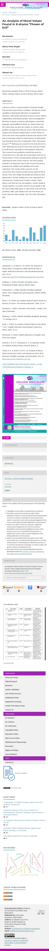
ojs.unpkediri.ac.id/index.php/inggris (26, 929)
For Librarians (10, 726)
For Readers (9, 718)
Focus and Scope (11, 677)
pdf (7, 438)
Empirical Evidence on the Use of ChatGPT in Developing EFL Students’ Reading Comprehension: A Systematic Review (24, 812)
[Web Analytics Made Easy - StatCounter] (6, 788)
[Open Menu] (2, 4)
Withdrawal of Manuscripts (15, 742)
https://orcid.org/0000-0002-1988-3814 (13, 52)
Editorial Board (11, 681)
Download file (8, 663)
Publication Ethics (12, 698)
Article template (21, 773)
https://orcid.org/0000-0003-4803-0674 (13, 42)
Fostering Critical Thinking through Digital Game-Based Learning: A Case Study (22, 829)
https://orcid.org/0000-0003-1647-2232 (13, 78)
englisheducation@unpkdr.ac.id (22, 931)
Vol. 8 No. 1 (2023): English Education (17, 15)
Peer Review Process (13, 693)
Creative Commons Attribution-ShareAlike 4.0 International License (16, 942)
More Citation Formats (16, 578)
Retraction (9, 746)
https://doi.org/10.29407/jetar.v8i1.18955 (21, 85)
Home (4, 12)
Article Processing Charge (15, 706)
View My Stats (16, 788)
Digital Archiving (11, 750)
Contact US (9, 710)
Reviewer (9, 685)
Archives (12, 12)
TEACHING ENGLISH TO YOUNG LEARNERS (20, 836)
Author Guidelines (12, 689)
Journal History (11, 754)
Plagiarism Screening (13, 702)
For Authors (9, 722)
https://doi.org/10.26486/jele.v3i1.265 (16, 359)
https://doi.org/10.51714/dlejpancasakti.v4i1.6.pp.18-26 (23, 277)
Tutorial (8, 762)
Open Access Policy (12, 738)
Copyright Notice (11, 730)
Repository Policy (11, 734)
